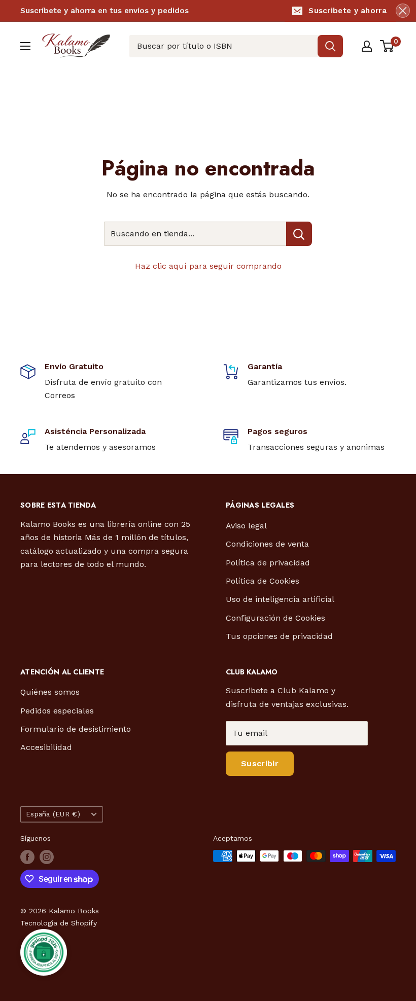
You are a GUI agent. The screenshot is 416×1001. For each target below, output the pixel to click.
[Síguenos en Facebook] (27, 857)
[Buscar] (330, 46)
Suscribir (260, 763)
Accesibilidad (46, 747)
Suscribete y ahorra (347, 10)
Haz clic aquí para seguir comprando (208, 266)
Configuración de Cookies (275, 618)
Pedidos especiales (57, 711)
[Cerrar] (403, 11)
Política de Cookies (262, 581)
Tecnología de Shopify (58, 923)
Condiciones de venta (267, 544)
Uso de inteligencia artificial (280, 599)
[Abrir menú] (25, 46)
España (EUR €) (53, 814)
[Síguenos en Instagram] (47, 857)
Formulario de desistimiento (75, 729)
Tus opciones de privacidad (279, 636)
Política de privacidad (268, 562)
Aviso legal (246, 525)
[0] (387, 46)
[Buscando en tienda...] (299, 234)
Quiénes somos (50, 692)
